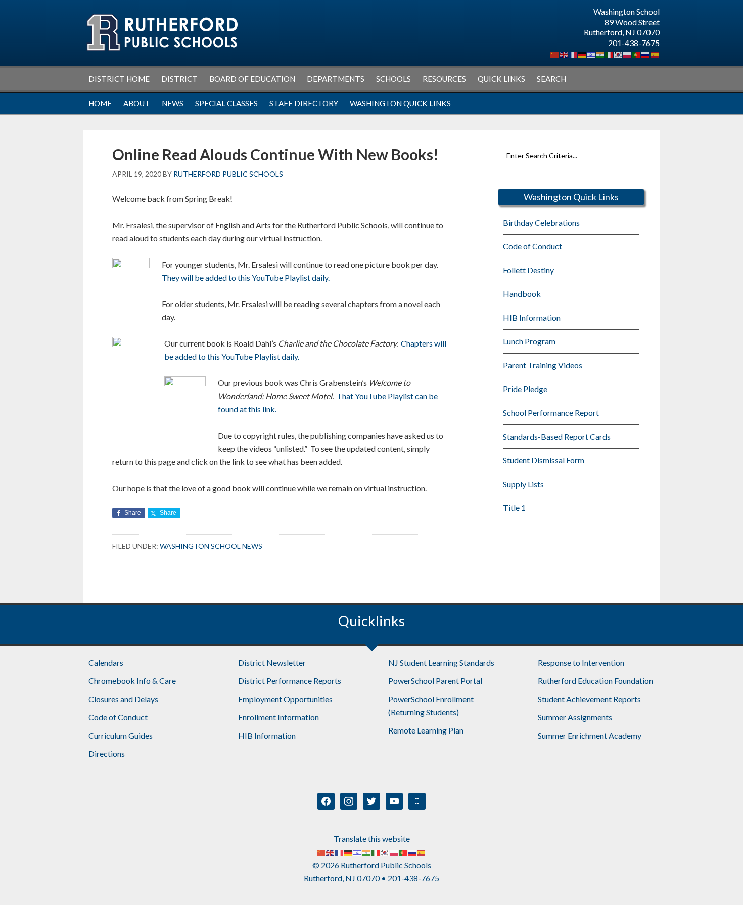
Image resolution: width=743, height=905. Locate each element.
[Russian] (646, 53)
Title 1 (514, 507)
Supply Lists (523, 484)
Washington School (161, 33)
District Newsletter (272, 662)
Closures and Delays (123, 699)
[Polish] (627, 53)
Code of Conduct (532, 246)
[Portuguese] (636, 53)
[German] (582, 53)
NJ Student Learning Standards (441, 662)
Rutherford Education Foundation (595, 680)
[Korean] (618, 53)
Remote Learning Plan (425, 730)
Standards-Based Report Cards (557, 436)
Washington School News (211, 546)
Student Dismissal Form (543, 460)
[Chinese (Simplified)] (555, 53)
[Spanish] (655, 53)
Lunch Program (529, 341)
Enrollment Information (278, 717)
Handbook (522, 293)
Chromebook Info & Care (132, 680)
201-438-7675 (634, 43)
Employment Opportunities (285, 699)
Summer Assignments (575, 717)
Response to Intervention (581, 662)
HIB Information (532, 317)
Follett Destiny (528, 270)
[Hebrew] (591, 53)
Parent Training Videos (542, 365)
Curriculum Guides (120, 735)
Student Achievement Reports (589, 699)
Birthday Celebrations (541, 222)
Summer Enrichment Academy (589, 735)
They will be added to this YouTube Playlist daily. (246, 277)
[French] (573, 53)
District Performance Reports (289, 680)
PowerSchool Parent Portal (435, 680)
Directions (106, 753)
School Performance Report (551, 412)
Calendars (105, 662)
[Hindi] (600, 53)
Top (719, 881)
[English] (564, 53)
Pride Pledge (525, 389)
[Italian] (609, 53)
